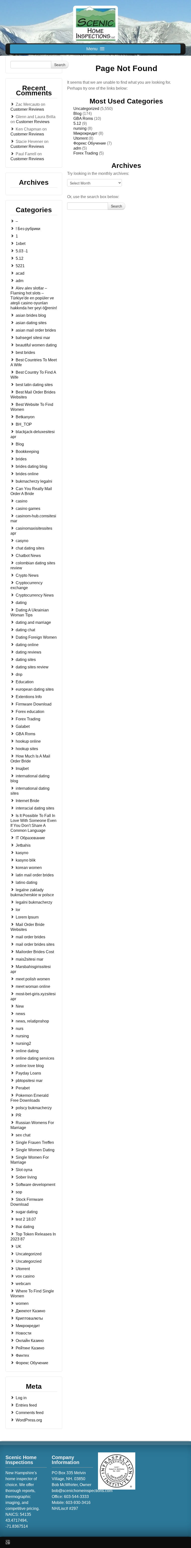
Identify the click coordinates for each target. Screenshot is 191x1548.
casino (21, 501)
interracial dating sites (35, 808)
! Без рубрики (28, 229)
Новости (23, 1333)
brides (21, 459)
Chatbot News (28, 555)
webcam (23, 1284)
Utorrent (23, 1269)
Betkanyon (25, 417)
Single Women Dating (35, 1150)
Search (59, 64)
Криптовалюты (29, 1318)
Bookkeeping (27, 451)
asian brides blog (31, 315)
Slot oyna (24, 1170)
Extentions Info (29, 697)
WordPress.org (29, 1420)
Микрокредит (28, 1326)
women (22, 1303)
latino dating (26, 882)
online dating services (35, 1058)
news (20, 1014)
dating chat (25, 630)
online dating (27, 1051)
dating (21, 603)
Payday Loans (28, 1073)
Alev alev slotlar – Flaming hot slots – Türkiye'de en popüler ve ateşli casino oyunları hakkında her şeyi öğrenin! (33, 298)
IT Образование (30, 838)
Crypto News (27, 575)
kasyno (22, 853)
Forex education (30, 711)
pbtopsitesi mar (29, 1080)
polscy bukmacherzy (34, 1108)
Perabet (23, 1088)
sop (19, 1192)
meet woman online (33, 986)
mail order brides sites (35, 944)
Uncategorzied (29, 1261)
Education (25, 682)
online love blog (30, 1066)
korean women (29, 868)
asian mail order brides (36, 330)
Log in (21, 1398)
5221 (20, 266)
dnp (19, 674)
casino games (28, 508)
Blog (20, 444)
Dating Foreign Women (36, 637)
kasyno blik (26, 860)
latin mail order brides (35, 875)
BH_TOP (24, 424)
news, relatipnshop (32, 1021)
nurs (19, 1028)
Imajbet (22, 768)
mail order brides (30, 937)
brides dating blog (31, 466)
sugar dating (27, 1212)
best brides (25, 352)
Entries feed (26, 1405)
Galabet (23, 726)
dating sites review (32, 667)
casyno (22, 541)
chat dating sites (30, 548)
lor (18, 910)
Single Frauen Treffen (35, 1142)
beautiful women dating (36, 345)
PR (18, 1115)
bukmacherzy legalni (34, 481)
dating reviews (28, 652)
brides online (27, 474)
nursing (22, 1036)
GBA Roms (25, 734)
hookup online (28, 741)
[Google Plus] (7, 1542)
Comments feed (30, 1413)
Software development (35, 1184)
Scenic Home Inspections (21, 1460)
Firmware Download (33, 704)
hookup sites (27, 749)
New (20, 1006)
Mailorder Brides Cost (35, 952)
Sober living (26, 1177)
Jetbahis (23, 845)
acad (20, 273)
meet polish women (33, 979)
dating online (27, 645)
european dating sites (35, 689)
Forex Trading (28, 719)
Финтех (22, 1355)
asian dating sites (31, 323)
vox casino (25, 1276)
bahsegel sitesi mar (33, 338)
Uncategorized (29, 1254)
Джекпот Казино (30, 1311)
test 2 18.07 (26, 1219)
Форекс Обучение (32, 1363)
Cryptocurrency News (35, 595)
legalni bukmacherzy (34, 902)
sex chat (23, 1135)
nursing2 (23, 1043)
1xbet (20, 243)
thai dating (25, 1227)
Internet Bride (27, 801)
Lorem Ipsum (27, 917)
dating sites (26, 659)
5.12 (19, 258)
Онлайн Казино (30, 1340)
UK (18, 1246)
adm (19, 281)
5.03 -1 (22, 251)
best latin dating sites (34, 385)
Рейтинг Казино (30, 1348)
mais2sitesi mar (29, 959)
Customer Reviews (27, 109)
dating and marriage (33, 622)
